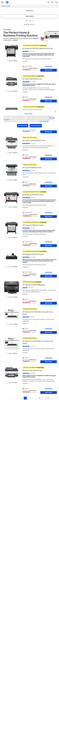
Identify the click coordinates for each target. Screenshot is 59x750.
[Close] (55, 111)
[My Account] (52, 2)
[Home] (7, 2)
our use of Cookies (44, 121)
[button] (40, 46)
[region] (29, 120)
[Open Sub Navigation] (2, 2)
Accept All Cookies (35, 125)
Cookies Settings (23, 125)
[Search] (49, 2)
